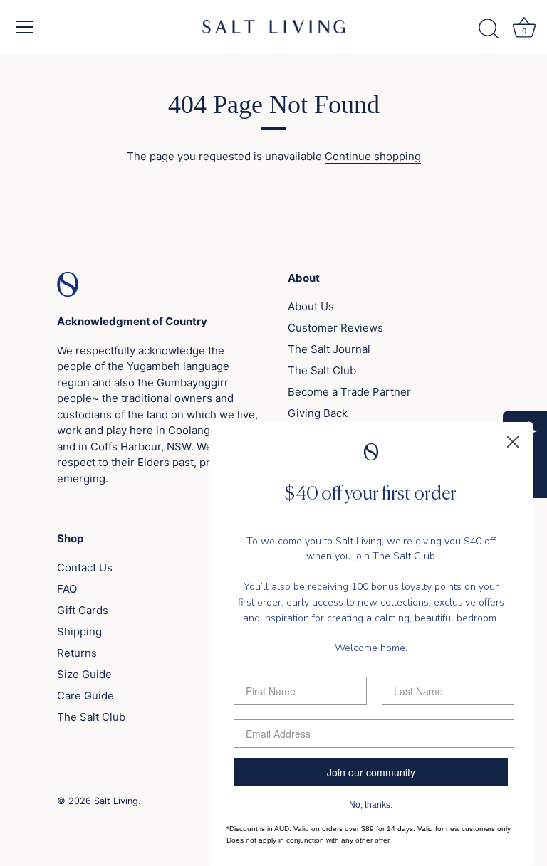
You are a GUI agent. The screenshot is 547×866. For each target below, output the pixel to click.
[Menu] (25, 27)
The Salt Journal (329, 349)
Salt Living (116, 801)
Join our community (371, 772)
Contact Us (85, 567)
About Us (311, 306)
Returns (77, 653)
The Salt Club (322, 370)
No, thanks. (370, 804)
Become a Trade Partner (349, 391)
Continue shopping (373, 156)
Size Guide (84, 674)
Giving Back (318, 413)
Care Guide (85, 695)
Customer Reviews (335, 327)
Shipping (79, 631)
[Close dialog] (513, 442)
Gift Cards (82, 610)
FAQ (67, 589)
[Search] (488, 29)
